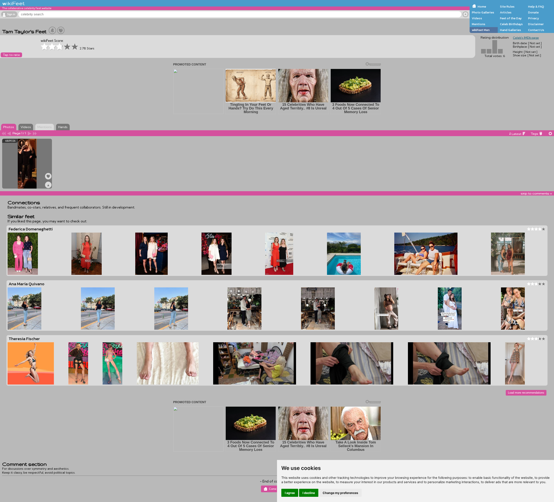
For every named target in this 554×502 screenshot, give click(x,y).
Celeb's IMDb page (526, 37)
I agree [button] (290, 493)
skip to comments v (536, 193)
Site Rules (507, 6)
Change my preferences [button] (340, 493)
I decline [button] (309, 493)
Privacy (533, 18)
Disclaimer (536, 24)
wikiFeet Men (481, 30)
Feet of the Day (511, 18)
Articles (505, 12)
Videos (477, 18)
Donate (533, 12)
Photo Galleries (483, 12)
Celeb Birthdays (511, 24)
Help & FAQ (536, 6)
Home (482, 6)
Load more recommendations (526, 392)
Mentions (478, 24)
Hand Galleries (510, 30)
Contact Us (536, 30)
